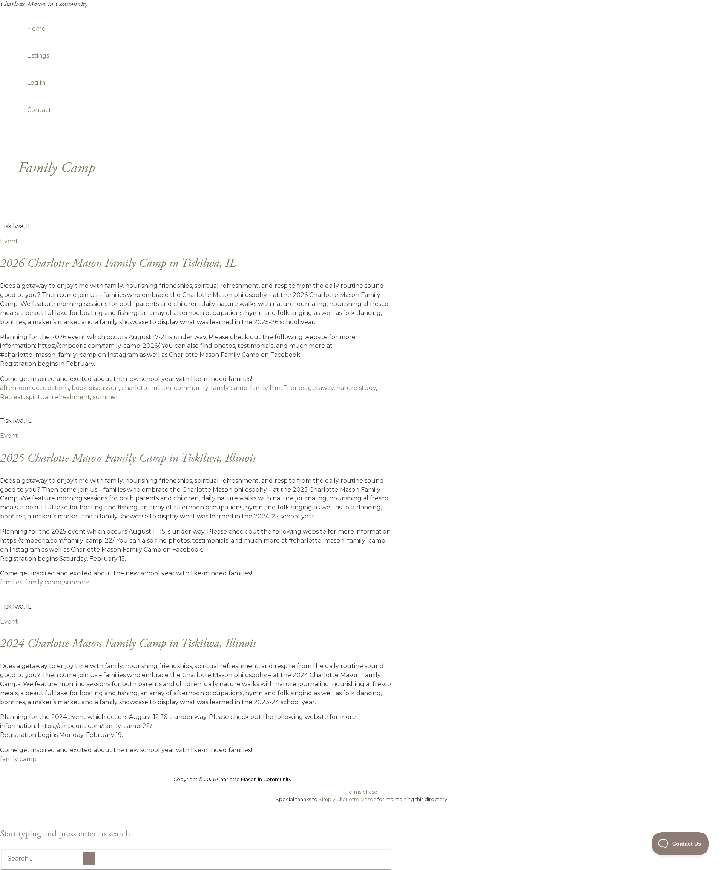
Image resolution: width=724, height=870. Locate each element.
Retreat (11, 397)
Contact (39, 109)
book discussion (95, 387)
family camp (229, 387)
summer (105, 397)
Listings (38, 55)
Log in (36, 82)
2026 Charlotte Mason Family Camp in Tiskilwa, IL (118, 263)
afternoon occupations (34, 387)
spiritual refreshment (58, 397)
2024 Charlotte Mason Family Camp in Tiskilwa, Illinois (128, 643)
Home (36, 28)
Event (9, 241)
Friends (294, 387)
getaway (321, 387)
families (11, 582)
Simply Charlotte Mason (347, 799)
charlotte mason (146, 387)
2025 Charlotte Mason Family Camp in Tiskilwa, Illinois (128, 458)
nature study (356, 387)
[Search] (89, 858)
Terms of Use (362, 792)
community (191, 387)
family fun (265, 387)
